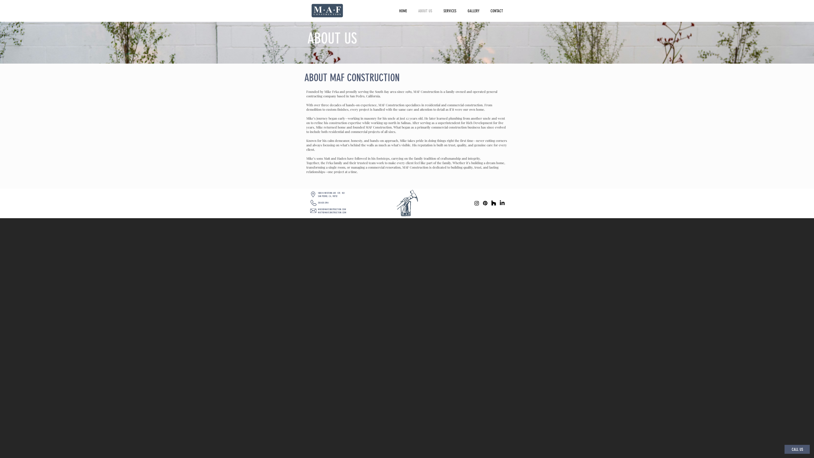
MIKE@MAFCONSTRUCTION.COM (332, 209)
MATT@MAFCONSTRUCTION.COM (332, 212)
